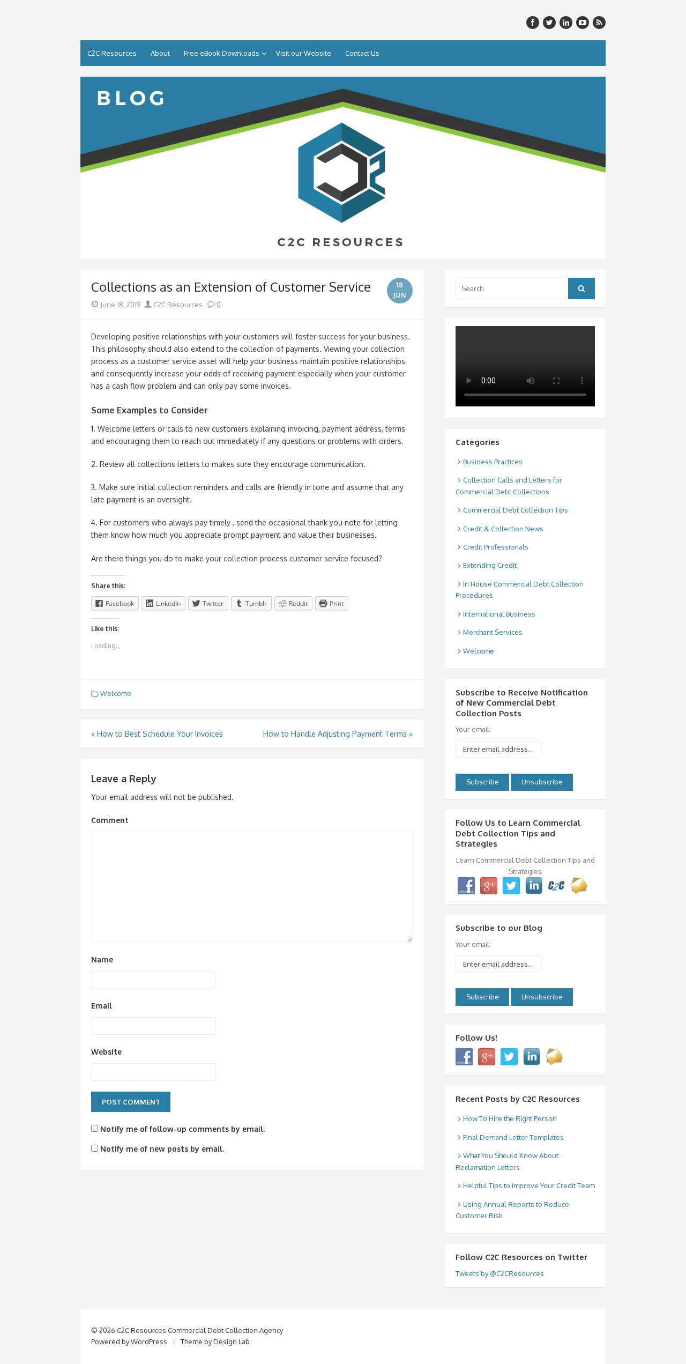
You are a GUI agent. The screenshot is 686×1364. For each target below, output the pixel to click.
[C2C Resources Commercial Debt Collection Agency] (343, 168)
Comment (110, 820)
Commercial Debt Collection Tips (515, 510)
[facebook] (532, 22)
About (160, 53)
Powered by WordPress (129, 1341)
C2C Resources (112, 53)
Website (106, 1051)
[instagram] (566, 22)
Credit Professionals (495, 547)
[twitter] (549, 22)
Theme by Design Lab (215, 1341)
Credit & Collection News (503, 528)
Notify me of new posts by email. (162, 1148)
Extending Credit (490, 565)
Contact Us (362, 53)
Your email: (473, 729)
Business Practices (493, 461)
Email (101, 1005)
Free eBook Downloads (221, 53)
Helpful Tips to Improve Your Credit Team (529, 1185)
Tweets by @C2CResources (500, 1273)
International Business (499, 614)
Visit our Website (303, 53)
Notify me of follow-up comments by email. (182, 1128)
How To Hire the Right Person (510, 1118)
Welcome (115, 693)
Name (102, 959)
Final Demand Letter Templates (513, 1137)
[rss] (599, 22)
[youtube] (582, 22)
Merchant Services (493, 632)
